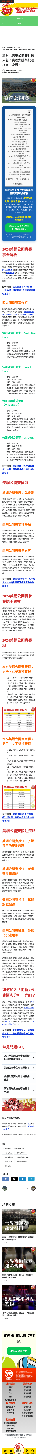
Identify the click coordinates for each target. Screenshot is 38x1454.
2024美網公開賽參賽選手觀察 (19, 146)
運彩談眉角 (31, 34)
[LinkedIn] (22, 1179)
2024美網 (7, 1148)
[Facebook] (5, 1179)
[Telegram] (31, 1179)
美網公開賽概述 (19, 137)
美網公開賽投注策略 (19, 160)
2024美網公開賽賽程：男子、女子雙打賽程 (21, 157)
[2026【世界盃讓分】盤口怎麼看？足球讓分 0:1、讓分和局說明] (19, 1221)
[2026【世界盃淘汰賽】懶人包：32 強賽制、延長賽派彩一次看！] (19, 1259)
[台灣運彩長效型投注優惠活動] (19, 1104)
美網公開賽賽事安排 (21, 144)
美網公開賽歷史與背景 (21, 139)
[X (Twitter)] (14, 1179)
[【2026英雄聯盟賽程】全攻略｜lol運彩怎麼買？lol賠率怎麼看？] (19, 1297)
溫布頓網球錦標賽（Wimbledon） (22, 131)
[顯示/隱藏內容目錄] (28, 112)
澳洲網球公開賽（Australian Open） (22, 125)
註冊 (32, 1002)
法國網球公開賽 (12, 314)
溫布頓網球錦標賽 (26, 314)
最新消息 (7, 34)
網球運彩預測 (8, 1157)
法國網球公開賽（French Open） (22, 128)
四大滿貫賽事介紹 (20, 122)
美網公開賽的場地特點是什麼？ (17, 1078)
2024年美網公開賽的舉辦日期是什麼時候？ (17, 1057)
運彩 (29, 1124)
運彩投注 (14, 34)
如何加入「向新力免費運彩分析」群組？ (19, 180)
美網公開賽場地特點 (21, 142)
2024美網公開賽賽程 (19, 149)
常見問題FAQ (19, 184)
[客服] (32, 1450)
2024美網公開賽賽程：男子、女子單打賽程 (21, 153)
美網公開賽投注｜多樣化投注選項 (21, 175)
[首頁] (5, 1450)
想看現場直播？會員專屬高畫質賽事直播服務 (21, 116)
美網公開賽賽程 (21, 1161)
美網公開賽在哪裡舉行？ (17, 1067)
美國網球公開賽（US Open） (22, 134)
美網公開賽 (10, 273)
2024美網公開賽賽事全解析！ (19, 120)
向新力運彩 (7, 1153)
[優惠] (11, 1450)
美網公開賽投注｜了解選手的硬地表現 (21, 164)
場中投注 (7, 1022)
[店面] (27, 1450)
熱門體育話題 (22, 34)
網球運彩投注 (7, 270)
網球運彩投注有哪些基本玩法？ (17, 1090)
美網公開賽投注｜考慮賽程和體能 (21, 169)
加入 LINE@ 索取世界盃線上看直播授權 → (19, 227)
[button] (18, 1351)
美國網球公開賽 (23, 1157)
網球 (17, 73)
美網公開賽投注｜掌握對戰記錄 (21, 172)
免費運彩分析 (29, 1008)
